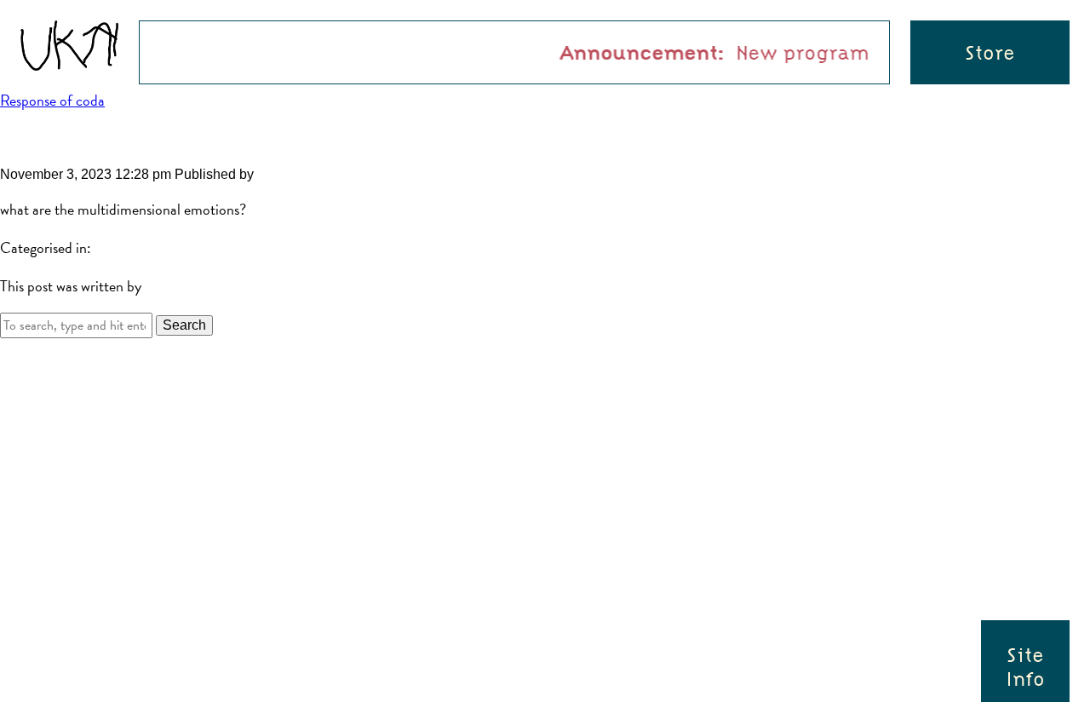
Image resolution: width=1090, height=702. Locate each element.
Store (990, 53)
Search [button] (184, 325)
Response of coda (52, 100)
